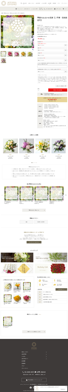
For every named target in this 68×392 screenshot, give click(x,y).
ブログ (58, 3)
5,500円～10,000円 (40, 221)
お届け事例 (38, 3)
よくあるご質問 (34, 8)
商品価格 (40, 41)
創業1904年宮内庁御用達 (59, 281)
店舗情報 (54, 3)
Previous (2, 195)
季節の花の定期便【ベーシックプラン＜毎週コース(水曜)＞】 (17, 291)
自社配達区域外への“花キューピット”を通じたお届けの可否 (49, 69)
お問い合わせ (57, 9)
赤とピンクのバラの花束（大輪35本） (26, 303)
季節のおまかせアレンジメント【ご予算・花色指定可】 (26, 291)
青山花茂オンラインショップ (34, 380)
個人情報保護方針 (33, 384)
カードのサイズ (41, 58)
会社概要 (23, 361)
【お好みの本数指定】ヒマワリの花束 (17, 303)
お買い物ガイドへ (61, 289)
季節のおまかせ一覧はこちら (34, 210)
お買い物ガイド (27, 8)
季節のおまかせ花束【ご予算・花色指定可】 (7, 326)
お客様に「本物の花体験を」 (45, 281)
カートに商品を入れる (47, 291)
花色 (39, 47)
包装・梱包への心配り (44, 285)
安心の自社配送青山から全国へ (59, 285)
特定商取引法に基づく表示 (43, 384)
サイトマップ (26, 384)
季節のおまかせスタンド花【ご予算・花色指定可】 (7, 303)
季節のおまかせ (6, 13)
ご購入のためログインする (48, 294)
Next (66, 195)
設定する (63, 389)
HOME (2, 13)
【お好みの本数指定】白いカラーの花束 (7, 291)
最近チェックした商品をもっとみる (34, 331)
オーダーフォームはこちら (34, 242)
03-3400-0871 (52, 99)
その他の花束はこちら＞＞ (42, 36)
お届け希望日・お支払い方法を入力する (50, 299)
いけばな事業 (43, 3)
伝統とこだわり (31, 3)
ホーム (21, 384)
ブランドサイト (64, 3)
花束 (26, 221)
